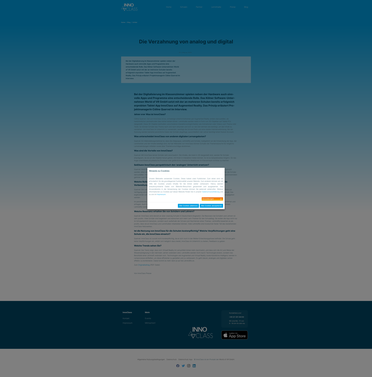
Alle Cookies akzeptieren (211, 206)
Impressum (161, 194)
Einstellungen (208, 199)
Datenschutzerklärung (211, 192)
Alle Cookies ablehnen (188, 206)
